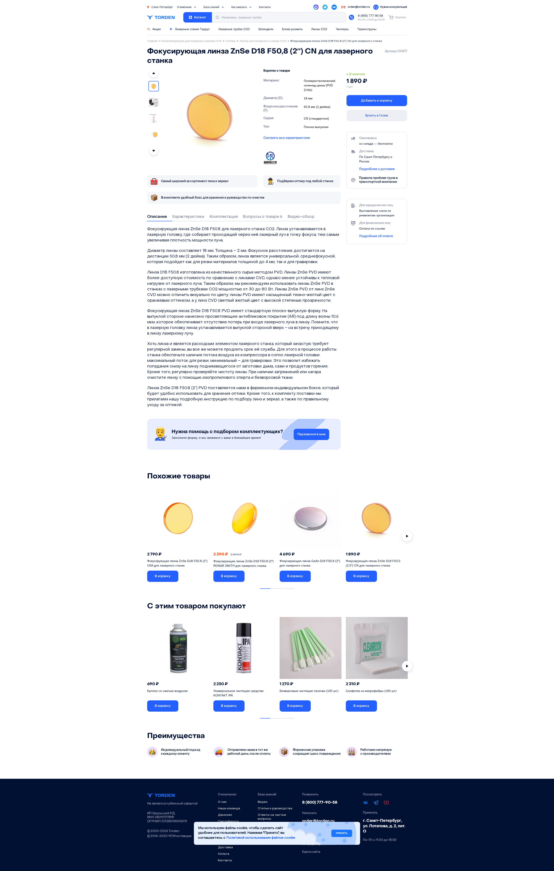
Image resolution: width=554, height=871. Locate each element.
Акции (154, 29)
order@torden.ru (318, 821)
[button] (153, 73)
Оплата (223, 854)
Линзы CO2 (319, 29)
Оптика (230, 41)
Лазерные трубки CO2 (234, 29)
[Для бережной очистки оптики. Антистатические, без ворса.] (377, 649)
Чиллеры (342, 29)
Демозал (225, 815)
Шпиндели (265, 29)
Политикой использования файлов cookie (260, 838)
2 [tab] (277, 588)
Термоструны (366, 29)
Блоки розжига (292, 29)
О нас (222, 802)
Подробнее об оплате (376, 236)
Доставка (225, 847)
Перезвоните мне (311, 434)
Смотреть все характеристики (286, 138)
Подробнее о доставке (377, 169)
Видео (262, 802)
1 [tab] (265, 588)
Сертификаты (228, 821)
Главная (152, 41)
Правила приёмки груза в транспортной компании (378, 180)
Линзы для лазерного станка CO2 (263, 41)
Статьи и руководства (275, 808)
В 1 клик (195, 576)
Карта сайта (311, 852)
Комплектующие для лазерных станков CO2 (192, 41)
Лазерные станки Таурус (192, 29)
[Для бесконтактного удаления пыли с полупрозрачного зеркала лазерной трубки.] (178, 649)
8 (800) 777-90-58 (370, 15)
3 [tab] (288, 588)
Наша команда (229, 808)
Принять (342, 833)
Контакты (265, 7)
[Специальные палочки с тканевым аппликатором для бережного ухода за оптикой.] (310, 649)
